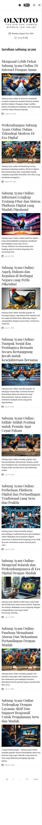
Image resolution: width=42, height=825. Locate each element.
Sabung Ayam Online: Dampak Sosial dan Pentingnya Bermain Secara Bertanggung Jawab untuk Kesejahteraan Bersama (20, 349)
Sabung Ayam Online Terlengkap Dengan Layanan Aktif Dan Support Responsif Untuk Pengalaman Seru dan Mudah (20, 710)
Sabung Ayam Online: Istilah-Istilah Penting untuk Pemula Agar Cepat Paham (18, 424)
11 (27, 779)
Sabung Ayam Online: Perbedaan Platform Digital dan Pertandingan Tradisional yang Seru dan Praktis (21, 494)
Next (35, 779)
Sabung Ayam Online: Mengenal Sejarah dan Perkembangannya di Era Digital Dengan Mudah (21, 566)
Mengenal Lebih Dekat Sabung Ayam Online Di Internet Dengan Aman (20, 65)
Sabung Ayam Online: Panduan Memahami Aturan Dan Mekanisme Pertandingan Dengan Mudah (20, 636)
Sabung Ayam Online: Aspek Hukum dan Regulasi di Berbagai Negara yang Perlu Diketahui (18, 275)
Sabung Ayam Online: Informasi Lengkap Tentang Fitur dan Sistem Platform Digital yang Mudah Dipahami (21, 201)
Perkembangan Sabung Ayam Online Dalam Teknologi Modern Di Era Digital (19, 131)
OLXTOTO (21, 20)
